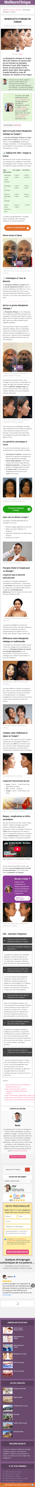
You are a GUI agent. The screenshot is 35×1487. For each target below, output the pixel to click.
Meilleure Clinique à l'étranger (12, 10)
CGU (15, 1239)
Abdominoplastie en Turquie (14, 1480)
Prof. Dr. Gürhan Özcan (22, 99)
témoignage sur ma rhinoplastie (21, 116)
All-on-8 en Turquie (19, 1362)
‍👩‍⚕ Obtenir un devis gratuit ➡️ (17, 1485)
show (17, 125)
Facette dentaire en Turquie (13, 1482)
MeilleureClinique (17, 2)
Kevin (21, 54)
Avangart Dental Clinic (20, 1388)
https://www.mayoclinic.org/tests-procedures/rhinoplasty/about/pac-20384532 (17, 1091)
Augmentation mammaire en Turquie (16, 1478)
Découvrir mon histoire (17, 1157)
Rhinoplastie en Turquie (20, 1354)
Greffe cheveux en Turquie (13, 1472)
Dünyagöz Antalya (18, 1431)
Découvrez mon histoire (19, 1151)
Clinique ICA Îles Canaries (20, 1423)
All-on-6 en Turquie (19, 1371)
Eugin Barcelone (18, 1397)
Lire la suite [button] (6, 1295)
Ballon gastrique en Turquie (19, 1346)
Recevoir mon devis (17, 1252)
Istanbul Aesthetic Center (21, 108)
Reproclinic (17, 1414)
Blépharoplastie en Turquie (19, 1337)
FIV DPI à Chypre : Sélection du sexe (18, 1329)
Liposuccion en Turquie (12, 1474)
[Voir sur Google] (4, 1277)
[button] (2, 1285)
